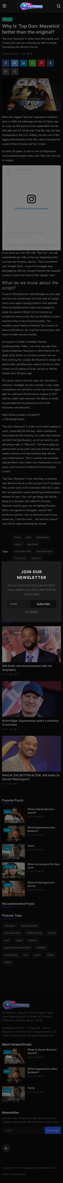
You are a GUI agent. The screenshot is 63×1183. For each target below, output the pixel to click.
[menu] (4, 6)
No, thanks (31, 611)
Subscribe (43, 604)
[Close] (56, 566)
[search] (58, 6)
